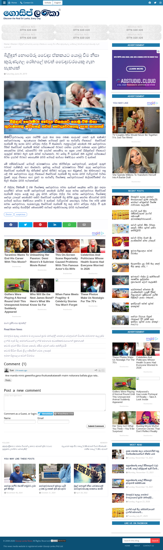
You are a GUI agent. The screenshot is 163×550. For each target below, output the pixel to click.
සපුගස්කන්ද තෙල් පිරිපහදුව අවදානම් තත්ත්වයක (139, 481)
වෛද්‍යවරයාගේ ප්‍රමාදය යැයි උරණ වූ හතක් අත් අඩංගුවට (52, 487)
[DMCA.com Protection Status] (58, 540)
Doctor (14, 44)
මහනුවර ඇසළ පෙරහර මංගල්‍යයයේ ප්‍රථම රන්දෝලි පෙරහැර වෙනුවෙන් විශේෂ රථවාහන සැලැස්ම (54, 335)
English (57, 2)
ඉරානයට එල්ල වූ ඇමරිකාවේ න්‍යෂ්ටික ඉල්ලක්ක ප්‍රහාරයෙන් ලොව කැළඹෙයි (145, 279)
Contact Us (28, 2)
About (137, 545)
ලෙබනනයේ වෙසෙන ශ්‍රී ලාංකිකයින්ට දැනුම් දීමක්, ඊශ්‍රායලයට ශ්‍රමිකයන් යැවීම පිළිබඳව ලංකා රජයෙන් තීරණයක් (144, 293)
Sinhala (48, 2)
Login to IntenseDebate (45, 413)
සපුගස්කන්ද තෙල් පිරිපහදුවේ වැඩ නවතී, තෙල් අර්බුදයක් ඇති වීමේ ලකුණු (142, 467)
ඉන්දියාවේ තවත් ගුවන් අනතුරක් (142, 305)
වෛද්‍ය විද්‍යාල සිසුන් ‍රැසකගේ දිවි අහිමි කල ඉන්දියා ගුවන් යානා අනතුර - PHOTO (145, 320)
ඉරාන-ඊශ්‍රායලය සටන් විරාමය (19, 355)
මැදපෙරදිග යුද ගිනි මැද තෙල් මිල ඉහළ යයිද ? (145, 265)
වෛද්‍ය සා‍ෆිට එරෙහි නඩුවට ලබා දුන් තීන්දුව (20, 487)
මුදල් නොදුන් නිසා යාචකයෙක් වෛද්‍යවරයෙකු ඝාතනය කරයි (88, 487)
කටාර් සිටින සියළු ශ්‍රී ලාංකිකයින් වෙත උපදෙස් (27, 350)
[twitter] (155, 2)
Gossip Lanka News (23, 540)
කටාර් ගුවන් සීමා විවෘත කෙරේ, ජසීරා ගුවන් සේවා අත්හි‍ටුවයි (35, 345)
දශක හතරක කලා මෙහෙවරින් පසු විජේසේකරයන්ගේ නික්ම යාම (142, 452)
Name (7, 418)
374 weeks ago (21, 370)
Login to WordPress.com (64, 413)
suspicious (20, 214)
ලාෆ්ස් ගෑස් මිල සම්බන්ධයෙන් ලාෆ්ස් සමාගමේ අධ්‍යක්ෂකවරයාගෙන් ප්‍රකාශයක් (44, 340)
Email (41, 418)
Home (14, 2)
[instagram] (160, 2)
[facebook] (150, 2)
